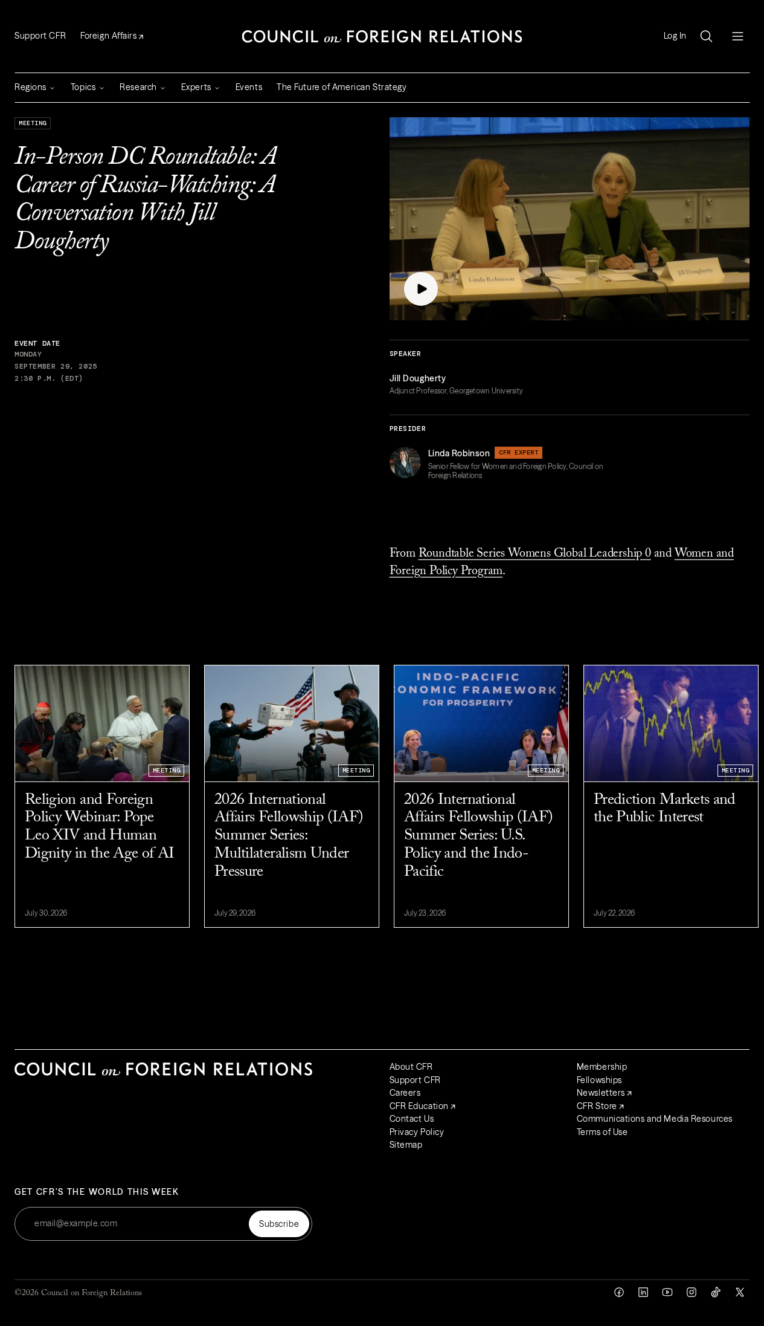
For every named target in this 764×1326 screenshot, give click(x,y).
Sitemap (406, 1144)
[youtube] (667, 1292)
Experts (196, 87)
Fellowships (599, 1080)
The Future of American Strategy (341, 87)
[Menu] (737, 36)
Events (249, 87)
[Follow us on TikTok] (715, 1292)
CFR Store (597, 1106)
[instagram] (691, 1292)
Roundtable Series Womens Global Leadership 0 (535, 554)
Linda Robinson (459, 453)
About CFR (411, 1066)
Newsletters (601, 1092)
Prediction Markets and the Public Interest (665, 809)
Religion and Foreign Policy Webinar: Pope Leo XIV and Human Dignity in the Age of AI (99, 827)
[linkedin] (643, 1292)
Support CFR (40, 35)
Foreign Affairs (108, 35)
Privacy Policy (417, 1132)
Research (138, 87)
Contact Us (412, 1118)
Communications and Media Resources (655, 1118)
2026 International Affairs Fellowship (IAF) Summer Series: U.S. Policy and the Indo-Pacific (478, 836)
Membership (602, 1066)
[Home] (382, 36)
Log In (675, 36)
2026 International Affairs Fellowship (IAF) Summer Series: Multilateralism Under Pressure (288, 836)
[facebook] (619, 1292)
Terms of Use (602, 1132)
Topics (83, 87)
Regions (30, 87)
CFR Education (419, 1106)
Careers (405, 1092)
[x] (740, 1292)
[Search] (706, 36)
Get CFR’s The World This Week (96, 1192)
